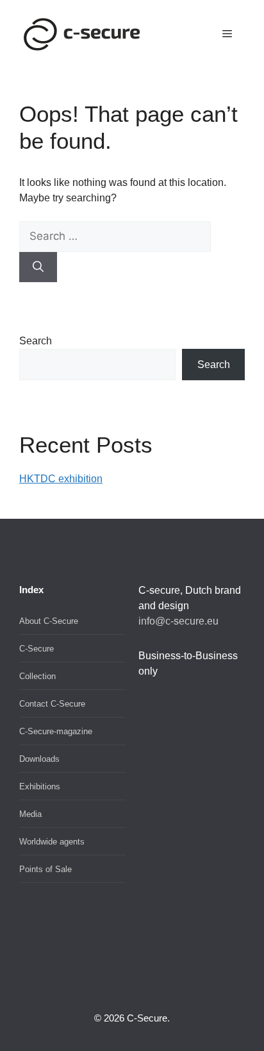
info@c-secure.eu (178, 621)
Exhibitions (39, 786)
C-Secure (36, 648)
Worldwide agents (52, 841)
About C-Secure (48, 621)
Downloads (39, 759)
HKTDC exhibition (61, 478)
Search (35, 340)
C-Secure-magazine (55, 731)
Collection (37, 676)
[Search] (38, 267)
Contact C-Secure (52, 704)
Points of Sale (45, 869)
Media (30, 814)
